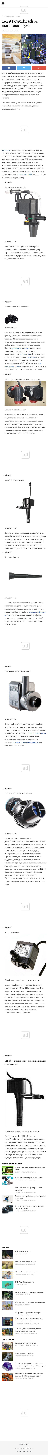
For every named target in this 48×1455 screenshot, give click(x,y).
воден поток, (32, 357)
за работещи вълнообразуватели (25, 742)
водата (26, 348)
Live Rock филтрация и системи (11, 16)
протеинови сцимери (37, 733)
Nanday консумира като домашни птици (30, 1302)
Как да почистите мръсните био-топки (29, 1178)
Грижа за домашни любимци (25, 1262)
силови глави (25, 354)
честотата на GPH (25, 174)
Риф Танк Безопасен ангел (24, 1282)
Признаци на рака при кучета (25, 1343)
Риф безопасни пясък (22, 1251)
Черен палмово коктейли (24, 1353)
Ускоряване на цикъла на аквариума (28, 1313)
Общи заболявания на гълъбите (26, 1272)
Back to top (24, 1444)
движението (16, 348)
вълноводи (6, 150)
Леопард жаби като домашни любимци (29, 1292)
